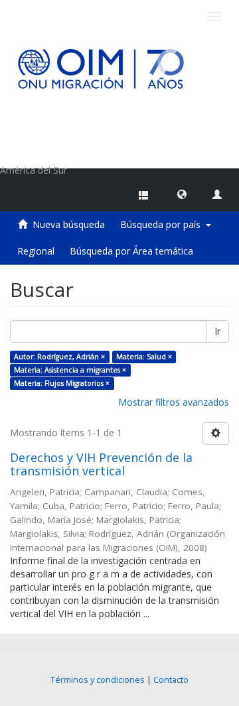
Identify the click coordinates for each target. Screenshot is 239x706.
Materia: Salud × (144, 356)
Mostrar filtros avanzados (173, 402)
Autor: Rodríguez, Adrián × (59, 356)
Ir (217, 331)
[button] (182, 193)
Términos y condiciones (97, 679)
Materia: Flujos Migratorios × (62, 383)
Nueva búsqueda (69, 224)
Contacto (171, 679)
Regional (35, 251)
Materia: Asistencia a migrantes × (70, 370)
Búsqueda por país (163, 224)
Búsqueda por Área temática (131, 251)
